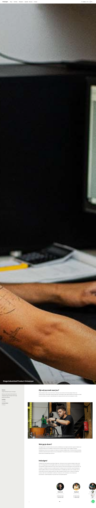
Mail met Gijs (77, 496)
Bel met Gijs (77, 497)
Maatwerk (21, 1)
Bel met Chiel (60, 497)
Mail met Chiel (60, 496)
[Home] (5, 1)
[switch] (93, 497)
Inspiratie (26, 1)
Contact (35, 1)
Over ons (30, 1)
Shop (11, 1)
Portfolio (15, 1)
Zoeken (84, 1)
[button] (91, 1)
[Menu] (94, 490)
